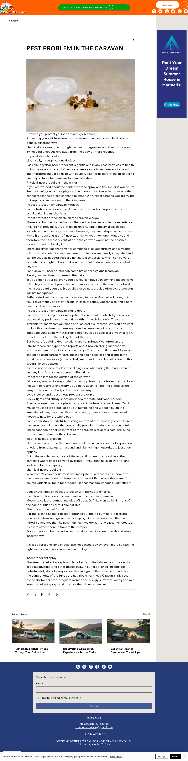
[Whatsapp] (154, 11)
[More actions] (133, 40)
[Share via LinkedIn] (42, 594)
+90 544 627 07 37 (94, 734)
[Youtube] (186, 11)
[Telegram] (160, 11)
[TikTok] (180, 11)
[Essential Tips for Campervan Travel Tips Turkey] (128, 631)
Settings (161, 756)
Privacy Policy (94, 717)
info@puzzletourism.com (94, 723)
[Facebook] (173, 11)
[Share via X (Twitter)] (35, 594)
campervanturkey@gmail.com (94, 727)
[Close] (184, 756)
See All (146, 614)
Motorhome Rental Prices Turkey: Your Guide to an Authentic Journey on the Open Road (31, 650)
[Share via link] (49, 594)
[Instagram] (167, 11)
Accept (175, 756)
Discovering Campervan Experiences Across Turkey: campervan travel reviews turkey (80, 650)
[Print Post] (56, 594)
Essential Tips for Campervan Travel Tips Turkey (125, 650)
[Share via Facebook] (27, 594)
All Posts (13, 20)
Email (39, 683)
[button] (167, 5)
